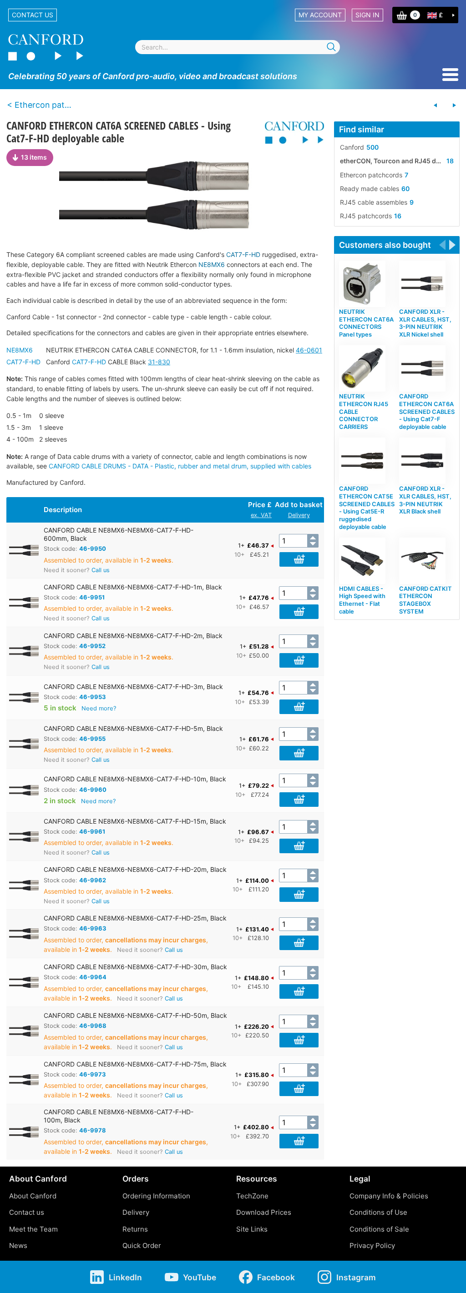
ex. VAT (261, 515)
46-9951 (92, 597)
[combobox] (237, 47)
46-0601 (309, 350)
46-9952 (92, 645)
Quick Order (141, 1245)
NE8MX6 (211, 264)
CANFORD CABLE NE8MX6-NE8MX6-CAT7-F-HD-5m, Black (133, 728)
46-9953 (92, 696)
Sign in (367, 15)
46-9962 (92, 880)
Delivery (299, 515)
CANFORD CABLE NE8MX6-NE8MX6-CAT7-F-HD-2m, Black (133, 635)
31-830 (159, 362)
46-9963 (92, 928)
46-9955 (92, 738)
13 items (34, 157)
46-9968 (92, 1025)
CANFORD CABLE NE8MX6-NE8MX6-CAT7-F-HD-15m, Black (135, 821)
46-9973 (92, 1074)
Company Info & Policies (389, 1196)
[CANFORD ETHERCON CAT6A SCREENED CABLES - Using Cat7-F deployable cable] (435, 105)
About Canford (32, 1196)
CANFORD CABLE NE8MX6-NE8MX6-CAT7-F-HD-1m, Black (133, 587)
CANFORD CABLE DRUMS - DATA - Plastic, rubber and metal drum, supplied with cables (180, 466)
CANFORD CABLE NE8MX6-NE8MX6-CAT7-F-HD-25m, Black (135, 918)
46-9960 (92, 789)
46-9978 (92, 1130)
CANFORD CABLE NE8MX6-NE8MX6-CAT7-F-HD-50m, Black (135, 1015)
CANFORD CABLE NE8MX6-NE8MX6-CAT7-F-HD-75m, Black (135, 1064)
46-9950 (92, 548)
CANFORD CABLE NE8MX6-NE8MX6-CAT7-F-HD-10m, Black (135, 779)
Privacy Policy (372, 1245)
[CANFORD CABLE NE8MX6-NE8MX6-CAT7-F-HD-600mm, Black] (165, 194)
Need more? (98, 708)
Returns (135, 1229)
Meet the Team (33, 1229)
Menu (450, 74)
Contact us (32, 15)
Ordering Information (156, 1196)
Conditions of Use (378, 1212)
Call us (100, 570)
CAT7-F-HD (243, 254)
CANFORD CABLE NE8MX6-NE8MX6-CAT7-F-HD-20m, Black (135, 869)
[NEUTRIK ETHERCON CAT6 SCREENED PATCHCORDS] (454, 105)
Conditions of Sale (379, 1229)
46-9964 (92, 977)
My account (320, 15)
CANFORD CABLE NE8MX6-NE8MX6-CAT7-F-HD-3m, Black (133, 686)
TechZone (252, 1196)
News (18, 1245)
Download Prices (263, 1212)
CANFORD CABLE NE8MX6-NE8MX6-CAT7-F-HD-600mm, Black (118, 534)
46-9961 (92, 831)
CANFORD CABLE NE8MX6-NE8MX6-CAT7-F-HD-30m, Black (135, 967)
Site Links (252, 1229)
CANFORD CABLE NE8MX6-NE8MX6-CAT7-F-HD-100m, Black (118, 1116)
